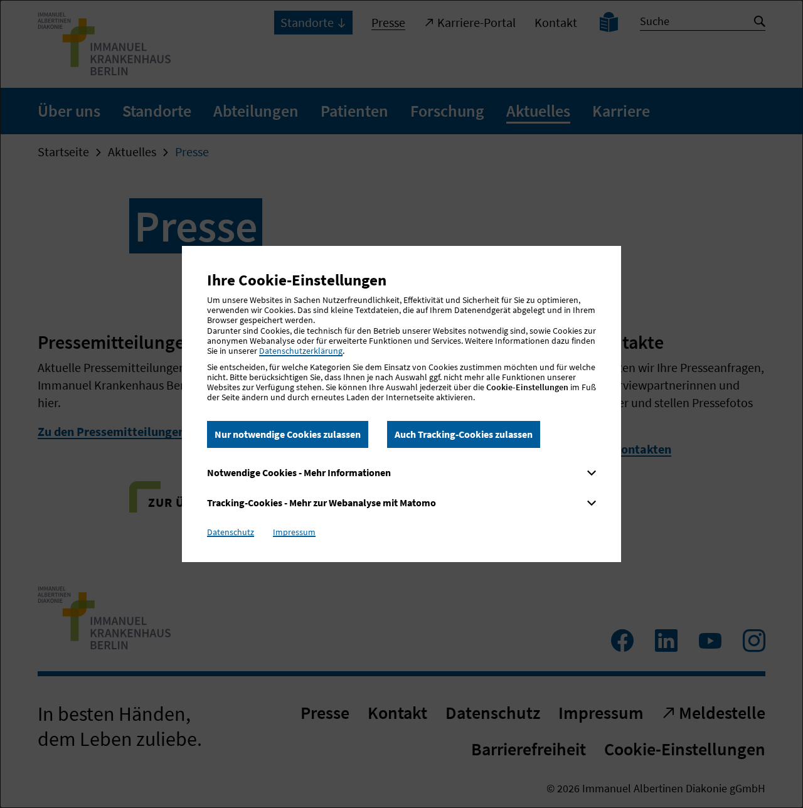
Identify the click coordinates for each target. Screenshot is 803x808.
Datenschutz (230, 532)
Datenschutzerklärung (301, 350)
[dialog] (401, 404)
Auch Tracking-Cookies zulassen (464, 434)
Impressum (294, 532)
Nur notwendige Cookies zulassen (288, 434)
